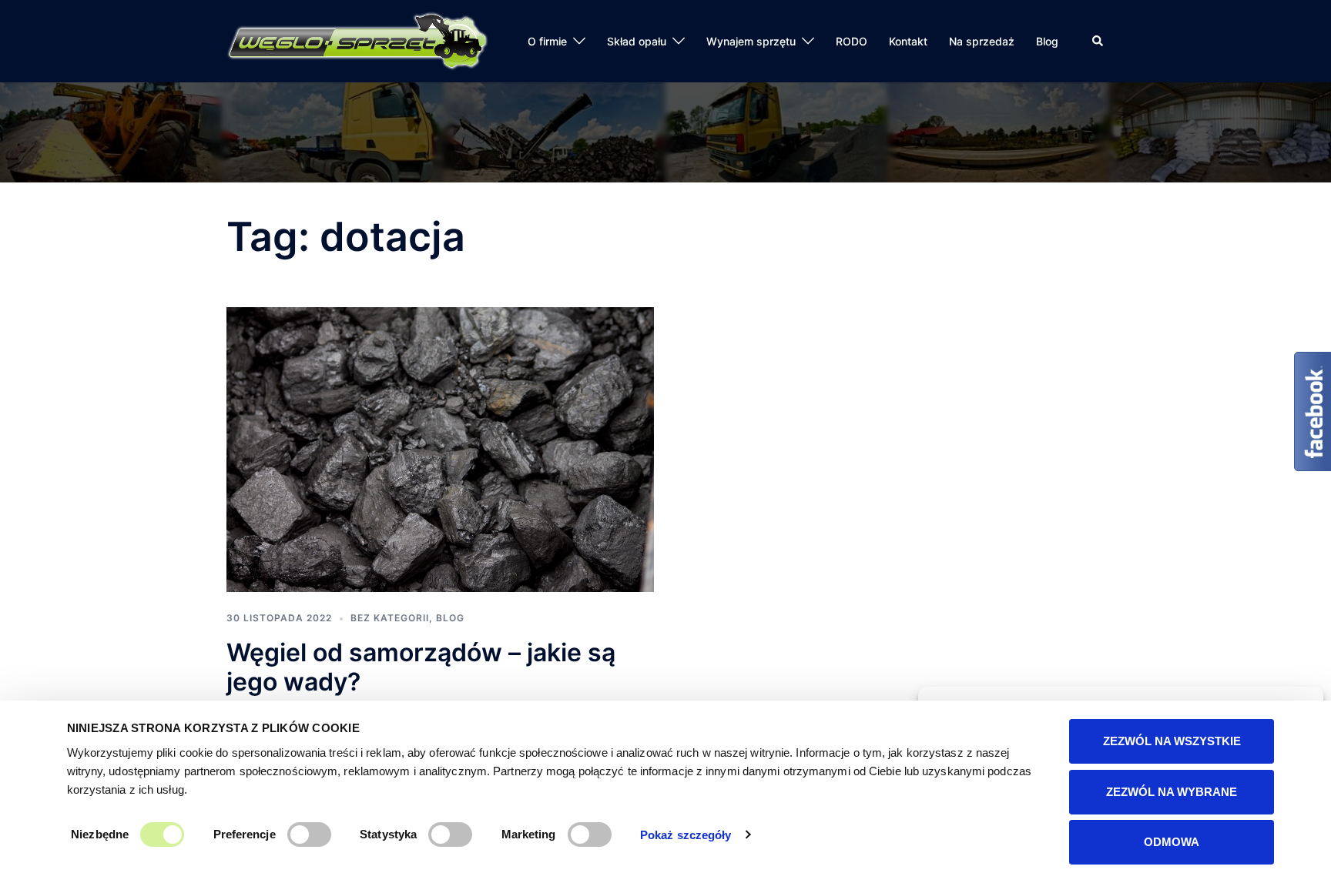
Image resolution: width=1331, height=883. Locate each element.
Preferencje (244, 834)
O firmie (547, 41)
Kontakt (908, 41)
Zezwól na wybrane (1171, 791)
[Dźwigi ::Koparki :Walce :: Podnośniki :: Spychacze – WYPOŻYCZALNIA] (357, 40)
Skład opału (636, 41)
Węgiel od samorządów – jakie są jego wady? (420, 667)
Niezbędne (100, 834)
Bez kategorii (389, 618)
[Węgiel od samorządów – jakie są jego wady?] (440, 449)
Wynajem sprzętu (751, 41)
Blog (1047, 41)
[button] (1098, 41)
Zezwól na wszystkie (1172, 741)
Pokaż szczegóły (686, 834)
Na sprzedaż (981, 41)
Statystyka (388, 834)
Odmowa (1171, 841)
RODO (851, 41)
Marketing (528, 834)
